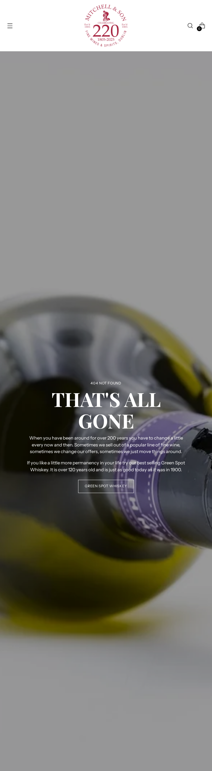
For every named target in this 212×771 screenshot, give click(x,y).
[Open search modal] (190, 25)
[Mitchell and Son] (106, 25)
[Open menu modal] (9, 25)
